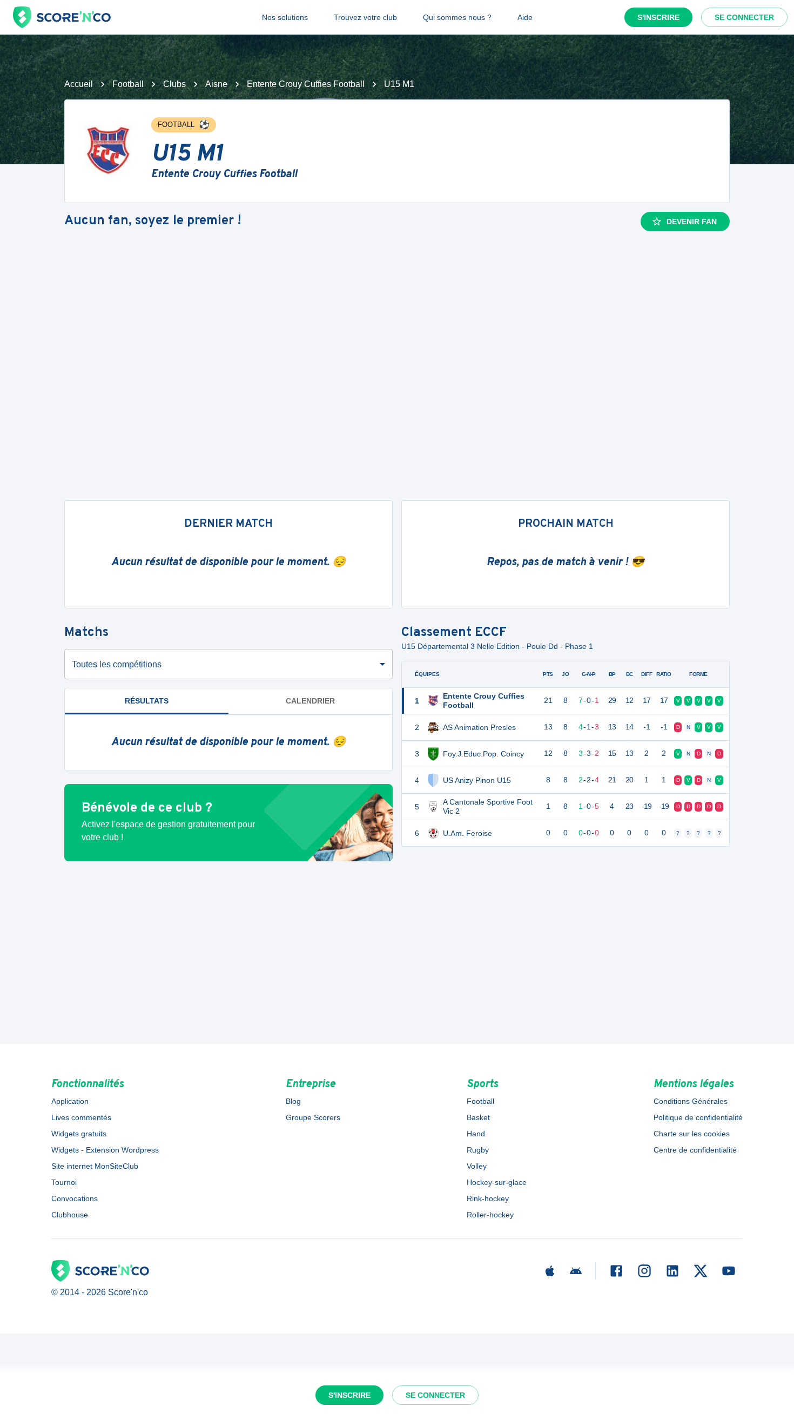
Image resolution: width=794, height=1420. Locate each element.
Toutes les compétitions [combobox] (117, 664)
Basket (478, 1117)
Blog (293, 1101)
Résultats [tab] (147, 700)
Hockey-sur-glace (497, 1182)
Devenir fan (692, 221)
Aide (525, 17)
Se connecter (744, 17)
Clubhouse (69, 1214)
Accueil (78, 84)
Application (70, 1101)
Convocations (74, 1198)
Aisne (216, 84)
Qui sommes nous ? (457, 17)
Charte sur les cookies (692, 1133)
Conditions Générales (691, 1101)
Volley (477, 1166)
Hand (476, 1133)
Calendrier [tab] (310, 700)
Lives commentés (81, 1117)
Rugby (478, 1150)
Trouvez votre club (365, 17)
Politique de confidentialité (698, 1117)
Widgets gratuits (78, 1133)
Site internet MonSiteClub (94, 1166)
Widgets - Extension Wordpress (105, 1150)
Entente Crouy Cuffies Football (306, 84)
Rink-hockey (488, 1198)
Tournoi (64, 1182)
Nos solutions (285, 17)
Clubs (174, 84)
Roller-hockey (490, 1214)
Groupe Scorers (313, 1117)
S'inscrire (658, 17)
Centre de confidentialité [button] (695, 1150)
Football (128, 84)
